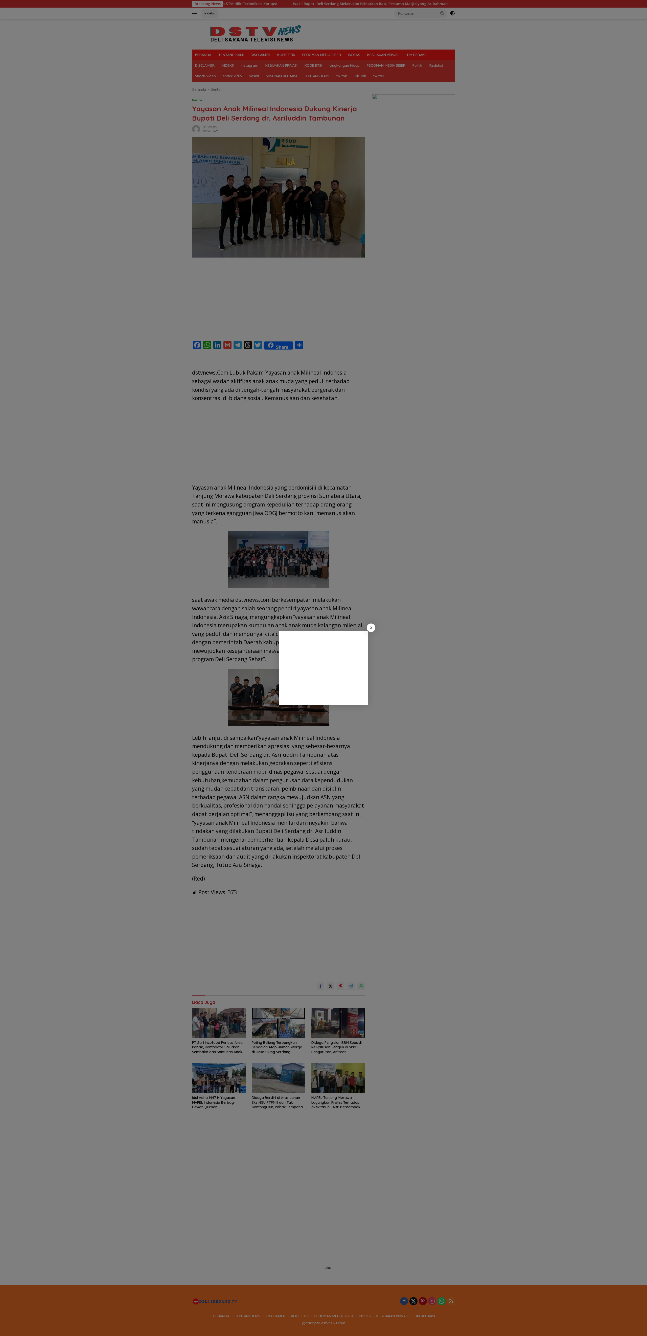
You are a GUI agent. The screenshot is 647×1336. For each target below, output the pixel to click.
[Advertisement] (323, 668)
